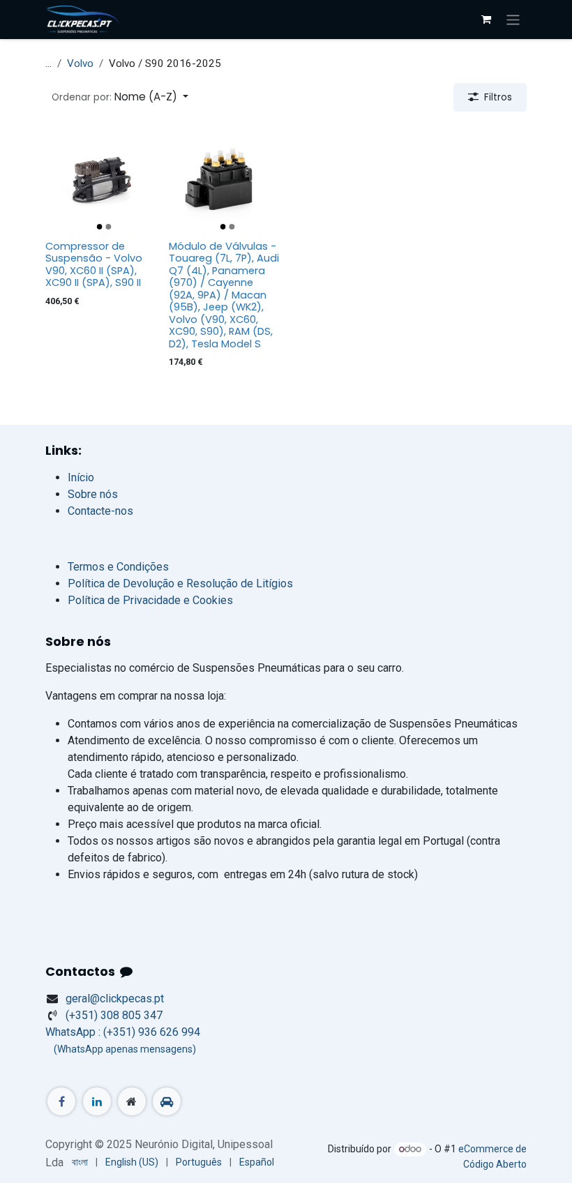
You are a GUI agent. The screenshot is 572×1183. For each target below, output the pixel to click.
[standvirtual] (167, 1101)
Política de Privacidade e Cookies (150, 600)
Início (81, 477)
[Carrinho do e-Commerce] (486, 19)
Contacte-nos (100, 511)
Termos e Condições (118, 566)
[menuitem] (80, 1162)
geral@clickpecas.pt (115, 998)
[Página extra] (132, 1101)
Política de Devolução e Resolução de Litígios (180, 583)
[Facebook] (61, 1101)
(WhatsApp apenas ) (120, 1049)
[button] (120, 97)
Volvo (80, 63)
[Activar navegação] (513, 19)
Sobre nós (93, 494)
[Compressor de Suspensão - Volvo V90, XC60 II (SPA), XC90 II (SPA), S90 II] (101, 179)
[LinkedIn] (97, 1101)
